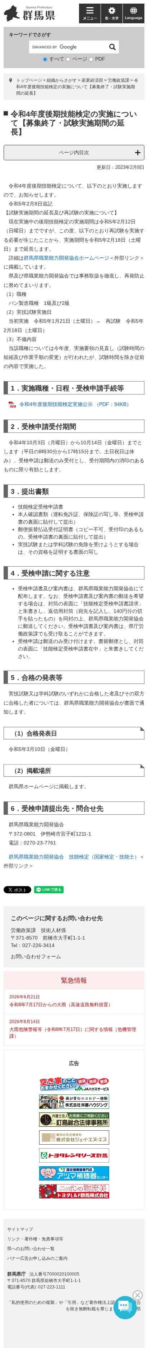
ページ (79, 59)
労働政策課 (118, 80)
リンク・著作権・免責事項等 (35, 1238)
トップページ (29, 80)
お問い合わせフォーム (36, 956)
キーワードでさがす (30, 34)
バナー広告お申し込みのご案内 (37, 1258)
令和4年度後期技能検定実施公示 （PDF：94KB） (75, 404)
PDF (100, 59)
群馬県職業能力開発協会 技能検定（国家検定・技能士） (74, 857)
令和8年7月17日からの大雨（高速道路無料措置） (61, 1004)
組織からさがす (62, 80)
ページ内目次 (74, 152)
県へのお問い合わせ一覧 (31, 1248)
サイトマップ (20, 1229)
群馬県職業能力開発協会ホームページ (66, 258)
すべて (56, 59)
